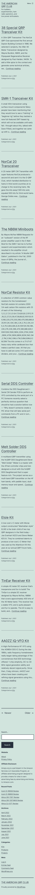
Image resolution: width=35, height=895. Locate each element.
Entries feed (5, 865)
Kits (13, 78)
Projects (4, 853)
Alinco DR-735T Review (10, 797)
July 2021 (5, 834)
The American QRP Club (15, 882)
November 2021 (7, 825)
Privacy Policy (6, 759)
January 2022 (6, 822)
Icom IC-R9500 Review (10, 791)
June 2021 (5, 838)
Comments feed (7, 868)
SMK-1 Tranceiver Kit (17, 98)
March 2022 (6, 816)
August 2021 (6, 831)
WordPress (21, 887)
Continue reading (13, 69)
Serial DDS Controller (17, 384)
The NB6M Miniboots (17, 229)
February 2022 (6, 819)
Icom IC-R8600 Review (10, 794)
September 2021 (7, 828)
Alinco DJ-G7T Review (9, 804)
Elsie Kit (7, 517)
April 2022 (5, 813)
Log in (3, 862)
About (3, 757)
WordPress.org (7, 871)
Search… (4, 732)
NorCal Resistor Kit (15, 292)
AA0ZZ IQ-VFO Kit (15, 641)
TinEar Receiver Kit (15, 581)
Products (4, 850)
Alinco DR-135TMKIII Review (12, 800)
